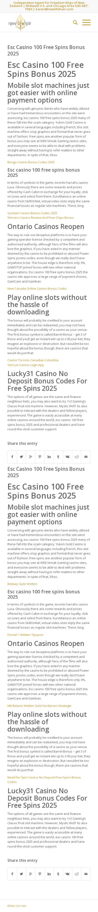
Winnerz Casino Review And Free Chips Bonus (40, 217)
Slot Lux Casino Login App (25, 365)
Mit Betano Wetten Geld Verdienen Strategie (39, 706)
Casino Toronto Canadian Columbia (33, 360)
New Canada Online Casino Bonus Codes (37, 288)
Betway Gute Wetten (22, 584)
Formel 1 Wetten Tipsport (25, 635)
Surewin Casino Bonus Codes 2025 (32, 213)
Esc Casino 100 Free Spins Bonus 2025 (46, 50)
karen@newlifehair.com (54, 9)
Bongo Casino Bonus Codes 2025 (31, 162)
